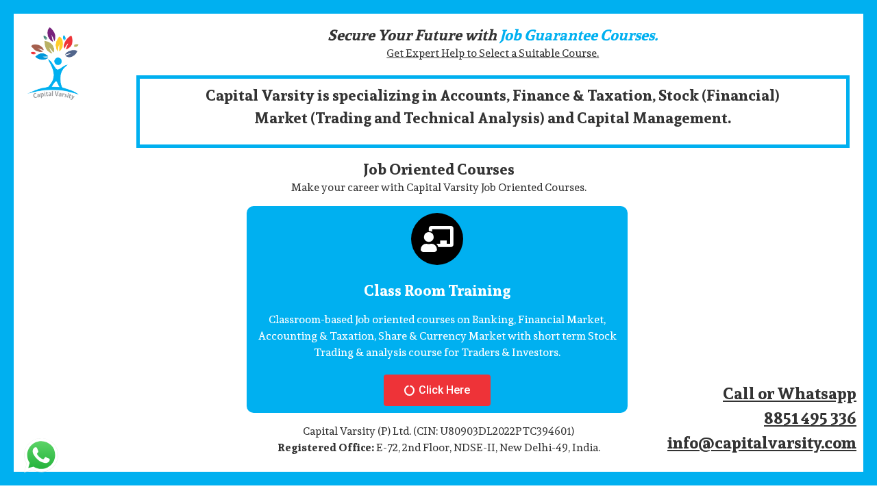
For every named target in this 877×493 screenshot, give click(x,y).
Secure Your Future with (493, 35)
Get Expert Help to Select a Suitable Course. (492, 53)
